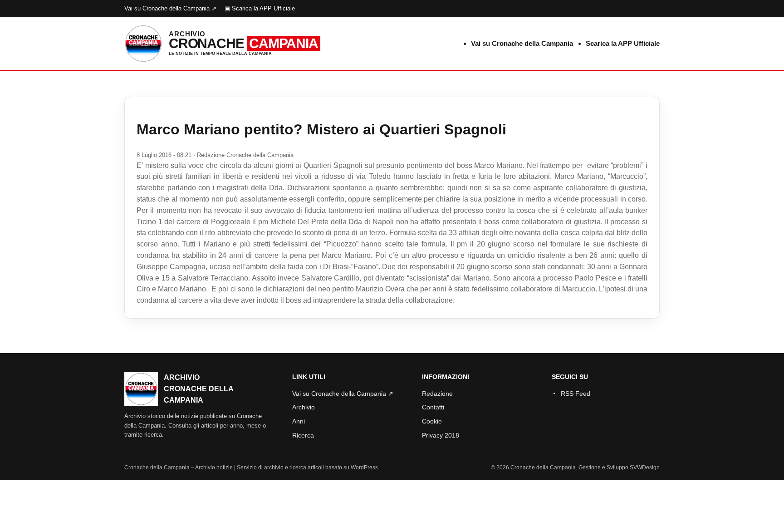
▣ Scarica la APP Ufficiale (260, 8)
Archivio (303, 407)
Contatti (433, 407)
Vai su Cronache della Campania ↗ (170, 8)
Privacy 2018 (440, 435)
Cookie (432, 421)
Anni (298, 421)
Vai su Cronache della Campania (522, 43)
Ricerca (303, 435)
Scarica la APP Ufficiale (623, 43)
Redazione (437, 393)
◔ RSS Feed (571, 393)
